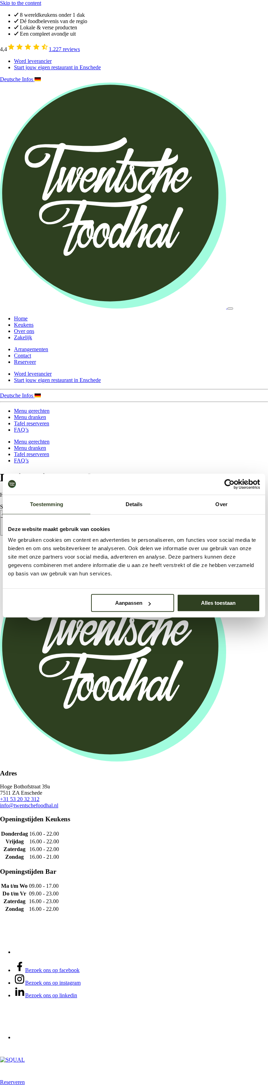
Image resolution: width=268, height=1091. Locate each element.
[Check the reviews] (28, 49)
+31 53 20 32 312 (19, 799)
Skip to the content (20, 3)
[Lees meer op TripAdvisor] (40, 952)
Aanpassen (128, 603)
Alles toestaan (218, 603)
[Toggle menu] (230, 308)
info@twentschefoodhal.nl (29, 805)
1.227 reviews (64, 49)
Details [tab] (134, 504)
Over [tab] (221, 504)
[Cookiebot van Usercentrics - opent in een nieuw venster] (229, 484)
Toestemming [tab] (46, 504)
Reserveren (12, 1082)
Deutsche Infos (17, 79)
